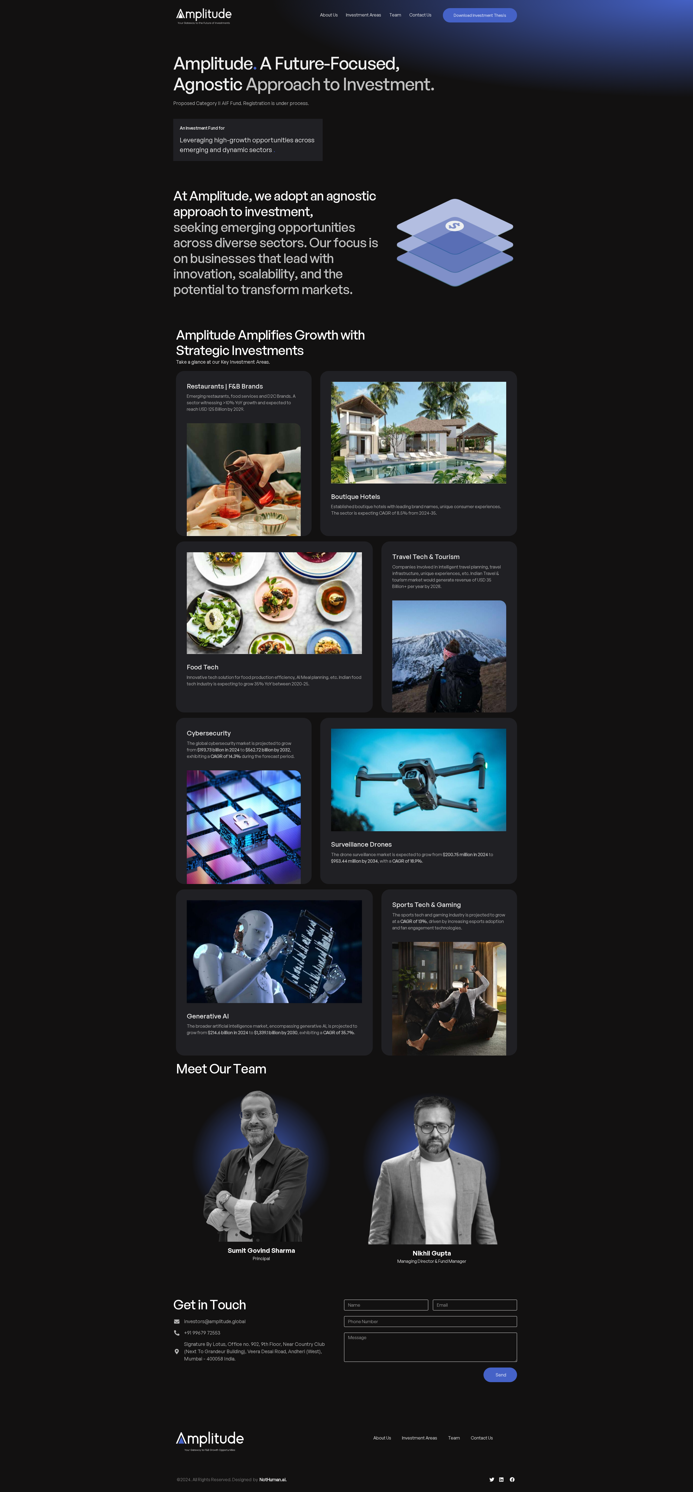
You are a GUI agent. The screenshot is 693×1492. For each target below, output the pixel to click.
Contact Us (420, 15)
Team (395, 15)
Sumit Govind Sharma (261, 1250)
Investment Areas (363, 15)
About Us (329, 15)
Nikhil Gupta (432, 1253)
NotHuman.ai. (273, 1479)
